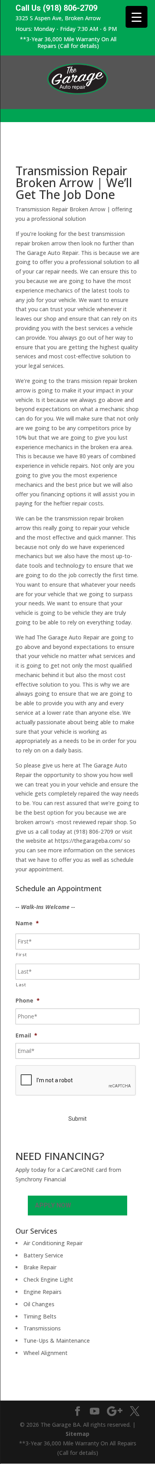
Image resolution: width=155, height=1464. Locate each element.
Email (26, 1035)
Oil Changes (38, 1304)
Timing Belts (39, 1316)
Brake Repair (39, 1267)
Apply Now (53, 1205)
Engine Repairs (42, 1292)
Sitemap (77, 1433)
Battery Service (43, 1255)
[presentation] (75, 1080)
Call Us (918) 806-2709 (56, 8)
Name (27, 923)
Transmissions (42, 1328)
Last (21, 984)
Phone (27, 1000)
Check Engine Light (48, 1279)
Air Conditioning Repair (53, 1243)
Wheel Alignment (45, 1353)
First (21, 954)
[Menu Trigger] (136, 17)
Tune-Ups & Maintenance (56, 1340)
